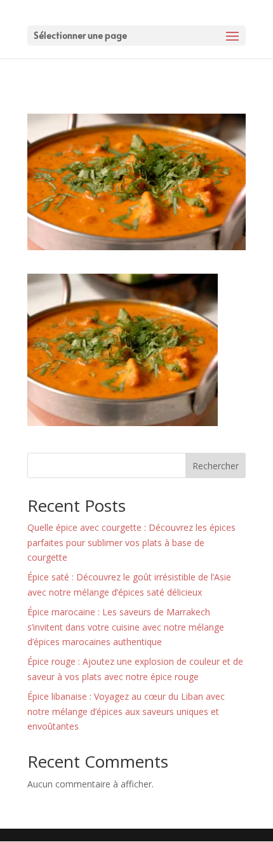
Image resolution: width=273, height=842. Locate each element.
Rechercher (215, 466)
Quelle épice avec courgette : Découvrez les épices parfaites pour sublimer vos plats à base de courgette (131, 542)
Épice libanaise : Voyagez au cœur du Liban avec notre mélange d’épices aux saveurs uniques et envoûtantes (126, 711)
